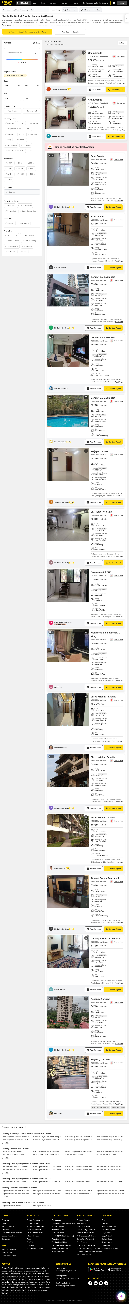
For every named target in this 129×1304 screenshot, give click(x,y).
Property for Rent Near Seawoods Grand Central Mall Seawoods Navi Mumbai (48, 1191)
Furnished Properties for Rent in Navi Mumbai (79, 1152)
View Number (97, 90)
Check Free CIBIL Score (86, 1245)
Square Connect (58, 1226)
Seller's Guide (107, 1239)
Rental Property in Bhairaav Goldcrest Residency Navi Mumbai (16, 1140)
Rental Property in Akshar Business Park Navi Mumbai (48, 1140)
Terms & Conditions (9, 1249)
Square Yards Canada (35, 1220)
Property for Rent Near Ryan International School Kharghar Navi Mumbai (16, 1194)
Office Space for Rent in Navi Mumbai (46, 1155)
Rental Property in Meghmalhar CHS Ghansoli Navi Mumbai (110, 1137)
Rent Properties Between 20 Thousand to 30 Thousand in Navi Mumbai (79, 1167)
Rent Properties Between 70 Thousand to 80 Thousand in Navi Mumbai (110, 1170)
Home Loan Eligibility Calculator (88, 1248)
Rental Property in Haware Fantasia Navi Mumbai (79, 1137)
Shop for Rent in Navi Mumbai (106, 1155)
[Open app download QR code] (127, 18)
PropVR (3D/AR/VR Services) (63, 1236)
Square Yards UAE (34, 1223)
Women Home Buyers (110, 1248)
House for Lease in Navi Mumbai (13, 1155)
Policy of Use (7, 1253)
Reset (38, 43)
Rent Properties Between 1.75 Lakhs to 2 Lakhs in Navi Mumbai (110, 1182)
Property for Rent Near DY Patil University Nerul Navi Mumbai (110, 1194)
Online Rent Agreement (85, 1239)
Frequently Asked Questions (12, 1233)
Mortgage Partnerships (60, 1248)
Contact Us (6, 1239)
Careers (5, 1223)
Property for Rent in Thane (42, 1206)
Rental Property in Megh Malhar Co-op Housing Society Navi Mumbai (110, 1140)
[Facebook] (90, 1283)
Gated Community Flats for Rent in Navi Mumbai (48, 1152)
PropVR (30, 1242)
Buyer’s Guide (107, 1236)
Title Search (81, 1223)
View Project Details (70, 32)
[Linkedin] (96, 1283)
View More (6, 1143)
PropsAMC (31, 1245)
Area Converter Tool (84, 1255)
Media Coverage (8, 1226)
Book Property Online (35, 1248)
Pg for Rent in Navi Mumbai (73, 1155)
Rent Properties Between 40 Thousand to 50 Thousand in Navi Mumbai (16, 1170)
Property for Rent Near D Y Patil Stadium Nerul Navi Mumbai (79, 1191)
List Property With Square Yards (63, 1223)
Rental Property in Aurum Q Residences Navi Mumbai (16, 1137)
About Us (5, 1220)
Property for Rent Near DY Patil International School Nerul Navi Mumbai (48, 1194)
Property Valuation (83, 1220)
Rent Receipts (82, 1242)
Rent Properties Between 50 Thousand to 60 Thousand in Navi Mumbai (48, 1170)
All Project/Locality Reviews (87, 1236)
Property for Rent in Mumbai (11, 1206)
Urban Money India (34, 1230)
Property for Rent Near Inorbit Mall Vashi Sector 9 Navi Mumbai (16, 1191)
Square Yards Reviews (10, 1236)
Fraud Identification (9, 1256)
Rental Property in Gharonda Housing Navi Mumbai (48, 1137)
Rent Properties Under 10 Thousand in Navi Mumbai (16, 1167)
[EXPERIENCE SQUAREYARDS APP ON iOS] (114, 1272)
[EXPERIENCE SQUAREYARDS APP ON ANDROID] (97, 1272)
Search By (56, 10)
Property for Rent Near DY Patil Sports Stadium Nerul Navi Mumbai (110, 1191)
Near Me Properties (92, 10)
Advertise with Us (58, 1239)
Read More (6, 25)
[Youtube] (101, 1283)
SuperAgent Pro (58, 1252)
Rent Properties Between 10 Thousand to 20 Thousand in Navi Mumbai (48, 1167)
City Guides (106, 1233)
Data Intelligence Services (61, 1245)
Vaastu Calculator (83, 1226)
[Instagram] (106, 1283)
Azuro (29, 1239)
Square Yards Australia (35, 1226)
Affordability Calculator (85, 1233)
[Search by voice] (35, 53)
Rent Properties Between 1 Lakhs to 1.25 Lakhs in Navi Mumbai (16, 1182)
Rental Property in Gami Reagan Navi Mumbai (79, 1140)
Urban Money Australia (35, 1233)
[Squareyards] (7, 3)
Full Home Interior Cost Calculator (89, 1252)
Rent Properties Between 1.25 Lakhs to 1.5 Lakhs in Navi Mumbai (48, 1182)
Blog (103, 1220)
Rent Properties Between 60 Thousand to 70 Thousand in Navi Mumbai (79, 1170)
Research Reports (108, 1230)
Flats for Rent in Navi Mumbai (12, 1152)
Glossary (105, 1223)
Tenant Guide (107, 1242)
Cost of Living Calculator (86, 1230)
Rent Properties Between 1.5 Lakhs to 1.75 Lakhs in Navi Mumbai (79, 1182)
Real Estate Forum (109, 1226)
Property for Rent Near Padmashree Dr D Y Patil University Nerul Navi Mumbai (79, 1194)
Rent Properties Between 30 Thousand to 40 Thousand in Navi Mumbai (110, 1167)
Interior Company (33, 1236)
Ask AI (23, 62)
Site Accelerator (58, 1233)
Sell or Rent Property (101, 3)
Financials (5, 1230)
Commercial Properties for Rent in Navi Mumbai (110, 1152)
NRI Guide (106, 1245)
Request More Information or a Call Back (28, 32)
